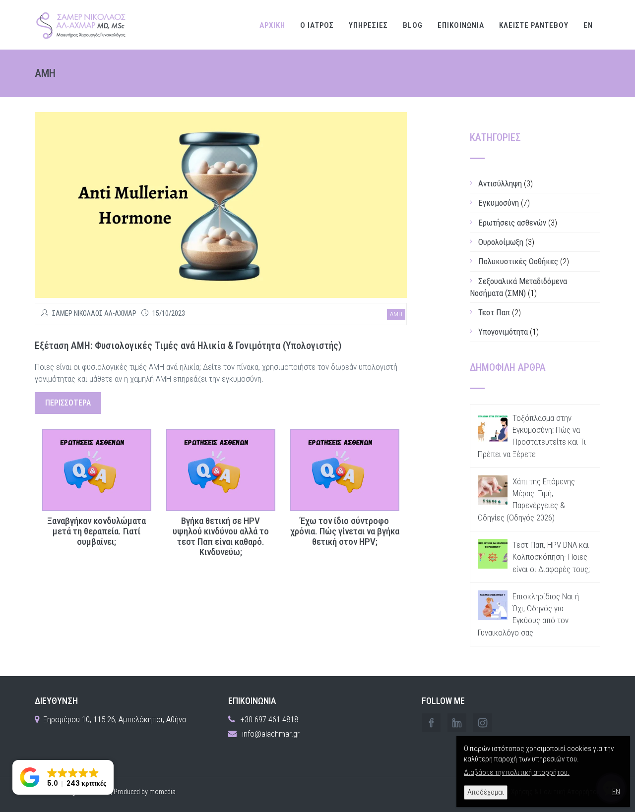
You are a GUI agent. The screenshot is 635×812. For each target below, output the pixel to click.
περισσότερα (68, 402)
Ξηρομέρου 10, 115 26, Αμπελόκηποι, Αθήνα (114, 719)
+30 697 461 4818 (269, 719)
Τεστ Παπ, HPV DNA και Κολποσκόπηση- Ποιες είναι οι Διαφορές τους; (551, 557)
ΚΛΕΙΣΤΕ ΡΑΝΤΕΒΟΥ (534, 25)
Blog (413, 25)
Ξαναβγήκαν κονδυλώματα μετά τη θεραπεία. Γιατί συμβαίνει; (96, 531)
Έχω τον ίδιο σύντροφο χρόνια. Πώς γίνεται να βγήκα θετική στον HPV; (344, 531)
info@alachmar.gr (271, 734)
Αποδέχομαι (485, 792)
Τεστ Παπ (494, 312)
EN (588, 25)
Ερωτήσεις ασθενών (512, 223)
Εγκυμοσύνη (498, 203)
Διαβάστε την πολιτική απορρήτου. (517, 772)
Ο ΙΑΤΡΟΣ (317, 25)
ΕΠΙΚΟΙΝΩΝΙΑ (461, 25)
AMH (396, 314)
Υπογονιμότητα (503, 332)
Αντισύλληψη (500, 183)
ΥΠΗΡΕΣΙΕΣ (368, 25)
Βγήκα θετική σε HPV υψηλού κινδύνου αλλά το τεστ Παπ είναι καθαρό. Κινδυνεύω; (221, 537)
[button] (63, 777)
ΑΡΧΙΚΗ (272, 25)
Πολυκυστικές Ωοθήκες (518, 261)
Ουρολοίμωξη (500, 242)
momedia (162, 792)
